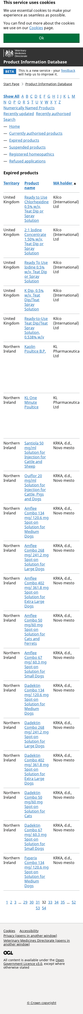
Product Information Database (35, 61)
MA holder (63, 183)
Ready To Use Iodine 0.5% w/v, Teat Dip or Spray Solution (36, 272)
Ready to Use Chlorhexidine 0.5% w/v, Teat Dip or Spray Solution (36, 209)
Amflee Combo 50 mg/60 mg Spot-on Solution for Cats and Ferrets (34, 629)
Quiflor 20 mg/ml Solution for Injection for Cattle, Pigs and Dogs (35, 487)
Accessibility (29, 931)
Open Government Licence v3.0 (33, 962)
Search (9, 119)
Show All (11, 96)
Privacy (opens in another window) (30, 935)
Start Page (11, 84)
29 (25, 902)
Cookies (36, 27)
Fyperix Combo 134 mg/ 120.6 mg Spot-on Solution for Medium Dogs (36, 871)
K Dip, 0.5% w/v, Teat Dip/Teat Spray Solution (34, 300)
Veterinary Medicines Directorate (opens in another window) (36, 942)
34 (56, 902)
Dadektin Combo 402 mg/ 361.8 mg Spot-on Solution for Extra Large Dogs (36, 769)
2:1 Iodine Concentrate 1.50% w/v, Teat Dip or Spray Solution (35, 241)
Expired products (24, 140)
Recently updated (18, 113)
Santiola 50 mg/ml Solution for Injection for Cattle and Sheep (35, 455)
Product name (31, 185)
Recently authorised (53, 113)
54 (44, 908)
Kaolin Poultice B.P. (35, 349)
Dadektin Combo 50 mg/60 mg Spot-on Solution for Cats (34, 804)
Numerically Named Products (29, 107)
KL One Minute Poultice (31, 402)
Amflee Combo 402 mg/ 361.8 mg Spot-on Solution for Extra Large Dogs (36, 592)
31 (38, 902)
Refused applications (27, 161)
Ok (41, 38)
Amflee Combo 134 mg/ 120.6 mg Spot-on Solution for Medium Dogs (36, 522)
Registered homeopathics (31, 154)
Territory (11, 183)
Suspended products (27, 147)
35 (63, 902)
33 (50, 902)
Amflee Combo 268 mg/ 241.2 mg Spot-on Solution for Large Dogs (36, 557)
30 (32, 902)
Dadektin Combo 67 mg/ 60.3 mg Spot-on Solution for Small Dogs (35, 837)
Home (14, 126)
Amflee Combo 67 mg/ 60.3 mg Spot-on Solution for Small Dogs (35, 664)
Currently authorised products (35, 133)
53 (38, 908)
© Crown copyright (41, 1003)
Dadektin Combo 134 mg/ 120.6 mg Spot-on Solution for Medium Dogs (36, 699)
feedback (68, 70)
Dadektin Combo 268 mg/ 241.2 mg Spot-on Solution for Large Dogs (36, 734)
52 (74, 902)
